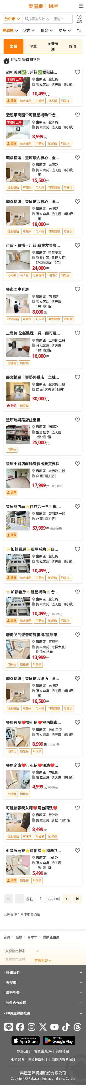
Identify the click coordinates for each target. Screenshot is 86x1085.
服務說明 (17, 1059)
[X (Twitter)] (43, 1027)
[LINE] (8, 1027)
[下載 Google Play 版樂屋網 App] (59, 1040)
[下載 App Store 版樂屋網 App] (25, 1040)
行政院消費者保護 (61, 1059)
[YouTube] (54, 1027)
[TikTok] (66, 1027)
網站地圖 (62, 1051)
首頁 (7, 937)
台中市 (32, 937)
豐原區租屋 (51, 937)
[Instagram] (31, 1027)
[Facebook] (20, 1027)
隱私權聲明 (36, 1059)
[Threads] (77, 1027)
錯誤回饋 (23, 1051)
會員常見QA (43, 1051)
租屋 (19, 937)
